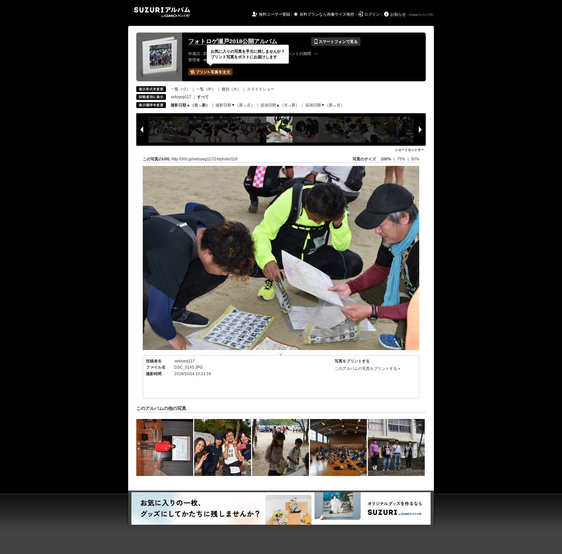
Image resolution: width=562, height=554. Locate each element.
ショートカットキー (409, 150)
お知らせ (398, 14)
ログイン (372, 14)
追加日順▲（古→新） (280, 105)
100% (386, 159)
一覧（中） (206, 89)
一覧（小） (180, 89)
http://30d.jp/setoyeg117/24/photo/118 (204, 159)
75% (401, 159)
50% (415, 159)
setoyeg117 (181, 97)
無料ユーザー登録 (274, 14)
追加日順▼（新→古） (324, 105)
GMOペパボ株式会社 (422, 15)
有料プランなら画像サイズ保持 (327, 14)
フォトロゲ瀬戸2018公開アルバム (232, 41)
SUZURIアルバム (162, 12)
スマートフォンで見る (336, 41)
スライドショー (260, 89)
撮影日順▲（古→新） (190, 105)
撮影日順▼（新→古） (235, 105)
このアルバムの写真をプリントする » (367, 368)
